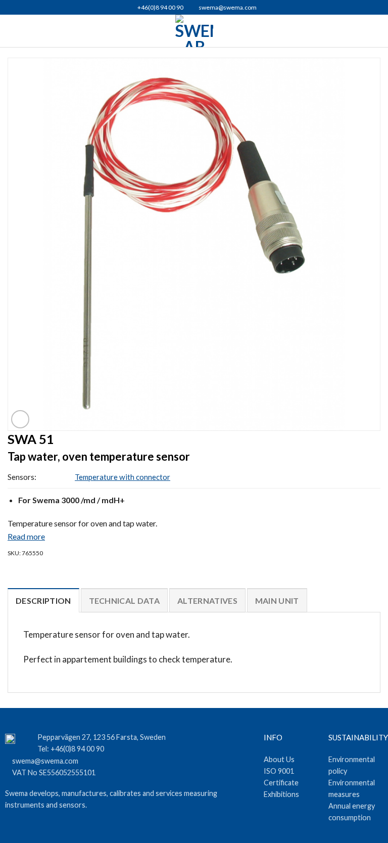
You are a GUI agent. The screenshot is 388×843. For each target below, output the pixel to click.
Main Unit (277, 600)
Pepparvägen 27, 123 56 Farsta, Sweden (101, 737)
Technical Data (124, 600)
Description (43, 600)
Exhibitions (281, 794)
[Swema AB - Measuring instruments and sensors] (194, 31)
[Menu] (13, 30)
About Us (279, 759)
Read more (26, 536)
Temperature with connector (122, 476)
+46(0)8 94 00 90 (159, 7)
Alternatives (207, 600)
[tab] (43, 582)
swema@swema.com (228, 7)
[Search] (376, 31)
